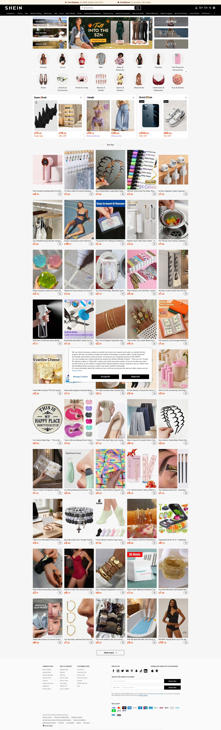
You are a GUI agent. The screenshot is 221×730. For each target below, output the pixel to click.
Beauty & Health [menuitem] (138, 13)
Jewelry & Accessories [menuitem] (122, 13)
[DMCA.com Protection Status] (119, 715)
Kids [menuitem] (55, 13)
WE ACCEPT (116, 704)
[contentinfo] (146, 709)
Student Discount (48, 683)
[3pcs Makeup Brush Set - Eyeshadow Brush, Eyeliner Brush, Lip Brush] (173, 468)
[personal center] (196, 7)
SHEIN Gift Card (82, 683)
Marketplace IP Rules (49, 723)
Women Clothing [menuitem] (36, 13)
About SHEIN (47, 669)
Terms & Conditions (79, 720)
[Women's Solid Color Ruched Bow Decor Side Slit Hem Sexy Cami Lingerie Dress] (79, 568)
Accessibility (70, 723)
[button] (210, 7)
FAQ (78, 686)
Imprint (79, 723)
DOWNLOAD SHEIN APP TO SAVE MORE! (164, 666)
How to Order (64, 678)
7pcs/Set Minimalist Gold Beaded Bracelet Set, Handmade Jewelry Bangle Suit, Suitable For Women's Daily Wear (173, 590)
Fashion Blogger (48, 675)
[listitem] (47, 173)
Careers (45, 680)
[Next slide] (149, 32)
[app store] (152, 672)
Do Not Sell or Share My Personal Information (57, 720)
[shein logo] (13, 8)
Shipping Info (64, 669)
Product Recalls (82, 678)
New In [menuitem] (20, 13)
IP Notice (61, 723)
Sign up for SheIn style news (123, 677)
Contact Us (80, 669)
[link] (55, 2)
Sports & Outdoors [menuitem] (180, 13)
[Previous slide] (71, 32)
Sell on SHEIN (64, 689)
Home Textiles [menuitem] (194, 13)
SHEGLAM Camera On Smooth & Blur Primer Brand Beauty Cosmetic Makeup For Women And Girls (47, 639)
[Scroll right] (214, 13)
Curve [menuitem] (61, 13)
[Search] (137, 8)
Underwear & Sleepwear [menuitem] (92, 13)
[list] (130, 671)
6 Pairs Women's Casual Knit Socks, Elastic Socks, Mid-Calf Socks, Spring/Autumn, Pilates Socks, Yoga (142, 390)
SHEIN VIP (63, 686)
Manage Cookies (76, 717)
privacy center (143, 695)
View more (109, 653)
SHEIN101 (46, 686)
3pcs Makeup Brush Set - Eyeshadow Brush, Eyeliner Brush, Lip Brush (173, 490)
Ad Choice (86, 723)
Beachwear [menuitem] (48, 13)
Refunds (62, 675)
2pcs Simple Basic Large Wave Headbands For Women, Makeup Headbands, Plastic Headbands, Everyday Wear (110, 191)
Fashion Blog (47, 689)
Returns (62, 672)
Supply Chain (47, 678)
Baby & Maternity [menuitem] (152, 13)
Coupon (79, 680)
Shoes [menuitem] (79, 13)
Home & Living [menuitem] (108, 13)
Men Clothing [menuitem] (70, 13)
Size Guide (63, 683)
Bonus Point (81, 675)
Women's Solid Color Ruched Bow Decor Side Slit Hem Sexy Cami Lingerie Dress (79, 590)
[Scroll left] (211, 13)
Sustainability (47, 672)
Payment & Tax (81, 672)
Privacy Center (47, 717)
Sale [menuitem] (26, 13)
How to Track (64, 680)
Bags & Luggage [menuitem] (166, 13)
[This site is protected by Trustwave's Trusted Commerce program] (113, 715)
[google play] (156, 672)
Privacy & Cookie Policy (156, 694)
